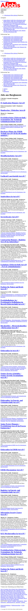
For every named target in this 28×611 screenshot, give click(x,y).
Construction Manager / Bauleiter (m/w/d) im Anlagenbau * (13, 241)
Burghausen (6, 91)
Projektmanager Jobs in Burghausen (13, 40)
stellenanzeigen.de (11, 602)
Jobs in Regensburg (18, 598)
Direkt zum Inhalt (5, 1)
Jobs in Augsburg (4, 589)
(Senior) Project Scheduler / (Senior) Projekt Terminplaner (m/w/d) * (12, 375)
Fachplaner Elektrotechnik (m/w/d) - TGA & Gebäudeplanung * (14, 266)
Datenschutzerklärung (6, 605)
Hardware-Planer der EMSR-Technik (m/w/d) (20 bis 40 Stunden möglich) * (13, 133)
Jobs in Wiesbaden (14, 599)
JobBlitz (14, 601)
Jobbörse (5, 88)
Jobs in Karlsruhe (17, 594)
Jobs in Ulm (7, 599)
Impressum (3, 606)
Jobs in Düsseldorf (17, 592)
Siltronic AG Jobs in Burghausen (14, 31)
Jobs (4, 90)
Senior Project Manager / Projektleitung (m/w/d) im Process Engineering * (13, 426)
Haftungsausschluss (15, 605)
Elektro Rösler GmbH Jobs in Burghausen (14, 21)
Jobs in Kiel (24, 594)
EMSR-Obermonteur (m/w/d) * (12, 470)
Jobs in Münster (17, 597)
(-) (10, 15)
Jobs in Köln (3, 595)
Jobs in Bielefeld (19, 589)
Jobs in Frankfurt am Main (16, 593)
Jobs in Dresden (9, 592)
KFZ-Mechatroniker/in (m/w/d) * (13, 533)
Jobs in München (9, 597)
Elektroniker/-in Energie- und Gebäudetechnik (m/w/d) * (12, 401)
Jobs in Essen (7, 593)
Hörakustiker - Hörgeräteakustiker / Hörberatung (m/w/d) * (14, 327)
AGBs (22, 605)
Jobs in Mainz (17, 595)
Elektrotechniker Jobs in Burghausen (13, 37)
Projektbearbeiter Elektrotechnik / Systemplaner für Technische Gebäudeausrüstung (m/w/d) (13, 119)
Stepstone (18, 602)
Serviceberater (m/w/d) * (10, 217)
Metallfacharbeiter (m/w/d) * (11, 156)
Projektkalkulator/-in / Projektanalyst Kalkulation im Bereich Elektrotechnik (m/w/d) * (13, 302)
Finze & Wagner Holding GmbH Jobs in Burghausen (15, 28)
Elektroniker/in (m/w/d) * (10, 351)
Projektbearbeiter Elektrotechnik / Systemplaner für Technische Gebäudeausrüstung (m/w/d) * (13, 552)
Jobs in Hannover (9, 594)
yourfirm (23, 602)
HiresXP (9, 601)
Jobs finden (3, 10)
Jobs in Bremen (17, 590)
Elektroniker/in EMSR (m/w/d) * (13, 449)
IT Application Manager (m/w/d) (13, 103)
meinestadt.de (20, 601)
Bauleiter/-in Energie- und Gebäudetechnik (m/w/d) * (10, 491)
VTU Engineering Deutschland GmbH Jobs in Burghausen (14, 24)
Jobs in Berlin (12, 589)
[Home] (10, 7)
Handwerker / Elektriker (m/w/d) (13, 110)
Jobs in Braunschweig (8, 590)
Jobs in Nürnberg (10, 598)
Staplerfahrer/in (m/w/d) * (10, 196)
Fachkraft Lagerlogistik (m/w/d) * (13, 176)
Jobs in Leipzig (10, 595)
